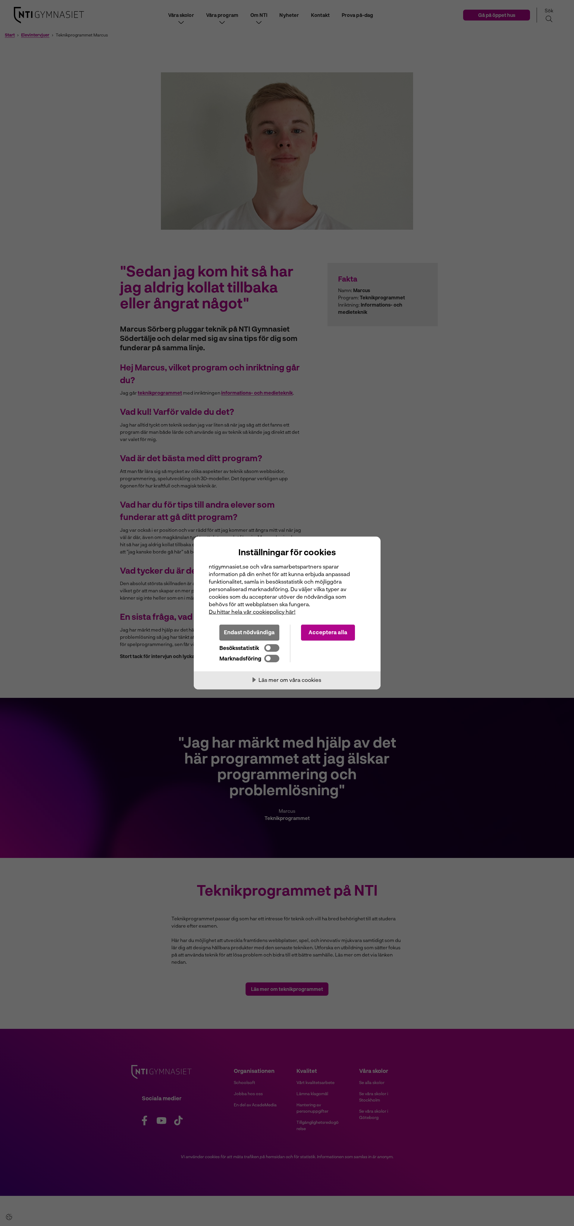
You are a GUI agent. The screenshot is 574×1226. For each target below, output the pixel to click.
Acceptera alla (328, 632)
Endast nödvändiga (249, 632)
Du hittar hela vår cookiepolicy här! (252, 611)
